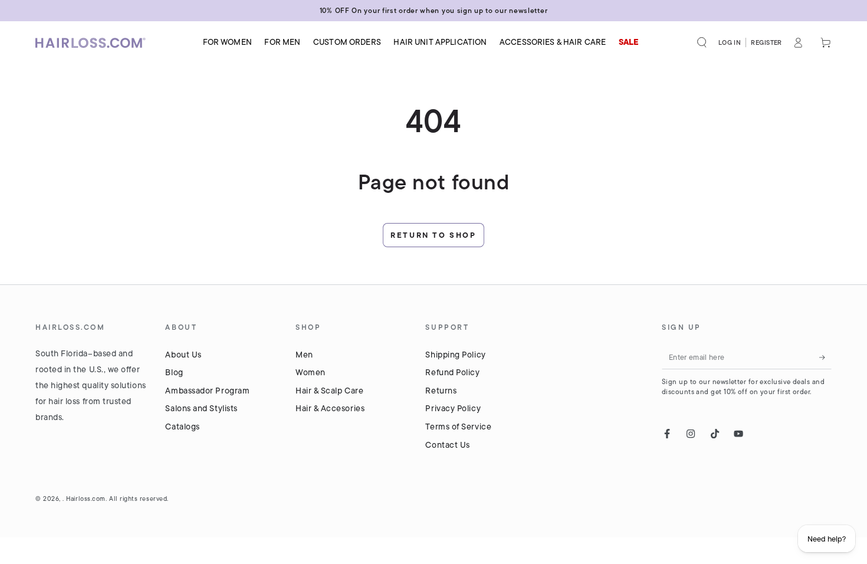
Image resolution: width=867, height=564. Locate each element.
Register (766, 42)
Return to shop (433, 235)
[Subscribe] (825, 357)
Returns (441, 390)
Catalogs (182, 426)
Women (310, 372)
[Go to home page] (94, 43)
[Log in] (798, 42)
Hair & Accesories (329, 408)
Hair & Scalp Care (329, 390)
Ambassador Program (207, 390)
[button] (702, 42)
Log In (729, 42)
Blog (174, 372)
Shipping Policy (455, 354)
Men (304, 354)
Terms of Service (458, 426)
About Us (183, 354)
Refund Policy (452, 372)
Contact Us (447, 445)
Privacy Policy (453, 408)
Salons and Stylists (201, 408)
